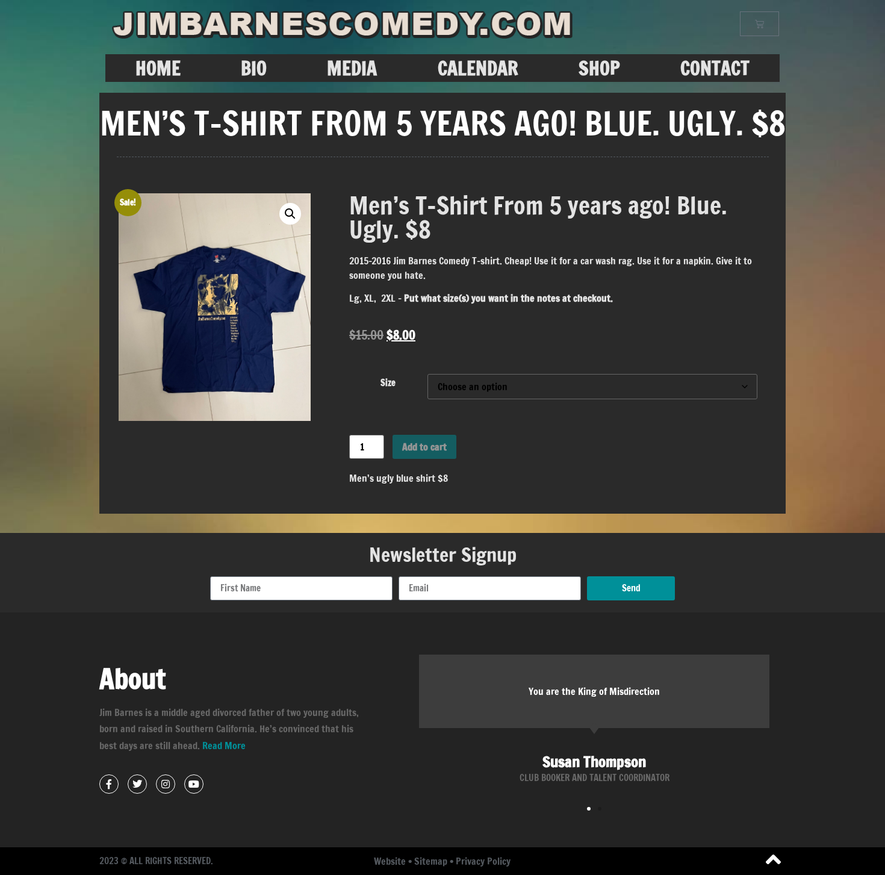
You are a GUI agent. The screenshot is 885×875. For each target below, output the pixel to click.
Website (390, 861)
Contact (715, 68)
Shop (599, 68)
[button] (290, 214)
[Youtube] (193, 784)
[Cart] (759, 23)
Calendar (478, 68)
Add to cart (424, 446)
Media (352, 68)
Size (388, 383)
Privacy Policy (483, 861)
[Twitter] (137, 784)
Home (158, 68)
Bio (254, 68)
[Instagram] (165, 784)
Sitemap (430, 861)
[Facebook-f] (109, 784)
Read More (224, 745)
